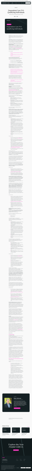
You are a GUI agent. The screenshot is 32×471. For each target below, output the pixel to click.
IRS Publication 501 (20, 138)
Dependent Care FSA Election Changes (15, 171)
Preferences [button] (4, 469)
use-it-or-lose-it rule (15, 319)
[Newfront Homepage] (5, 457)
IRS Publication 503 (20, 329)
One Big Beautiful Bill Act (19, 48)
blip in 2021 (13, 46)
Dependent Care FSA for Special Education (16, 81)
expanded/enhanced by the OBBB (13, 90)
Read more (27, 0)
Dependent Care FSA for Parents (15, 296)
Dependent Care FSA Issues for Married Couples (17, 201)
